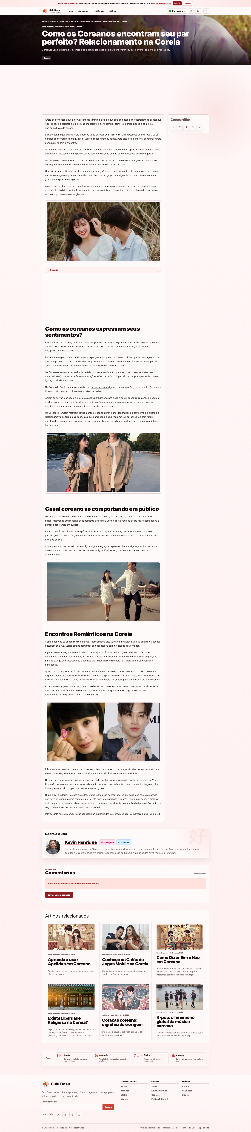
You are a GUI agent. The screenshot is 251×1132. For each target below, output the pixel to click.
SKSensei (99, 11)
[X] (58, 1114)
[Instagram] (65, 1114)
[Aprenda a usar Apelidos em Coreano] (71, 937)
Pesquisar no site (49, 1102)
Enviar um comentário (59, 895)
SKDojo (112, 11)
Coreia (53, 21)
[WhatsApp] (79, 1114)
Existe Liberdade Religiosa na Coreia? (68, 1020)
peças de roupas (100, 387)
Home (70, 11)
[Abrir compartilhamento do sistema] (173, 127)
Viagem (124, 1099)
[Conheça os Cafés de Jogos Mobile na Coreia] (125, 937)
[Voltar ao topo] (206, 11)
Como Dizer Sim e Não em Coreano (178, 959)
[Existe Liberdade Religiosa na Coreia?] (71, 997)
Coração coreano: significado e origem (122, 1022)
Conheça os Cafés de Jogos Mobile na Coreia (125, 961)
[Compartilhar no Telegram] (199, 127)
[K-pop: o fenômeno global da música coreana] (179, 997)
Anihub (185, 1086)
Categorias (83, 11)
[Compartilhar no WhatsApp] (193, 127)
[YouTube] (44, 1114)
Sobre (154, 1086)
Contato (155, 1095)
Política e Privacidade (150, 1128)
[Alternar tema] (190, 11)
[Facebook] (51, 1114)
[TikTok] (72, 1114)
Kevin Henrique (48, 26)
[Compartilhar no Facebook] (186, 127)
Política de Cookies (163, 3)
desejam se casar (127, 186)
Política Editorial (159, 1099)
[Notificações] (198, 11)
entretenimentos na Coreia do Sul (120, 660)
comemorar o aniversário (71, 421)
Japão (124, 1086)
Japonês (125, 1090)
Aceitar (177, 3)
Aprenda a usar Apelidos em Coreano (69, 961)
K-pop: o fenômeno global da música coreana (175, 1021)
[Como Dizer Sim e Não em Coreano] (179, 937)
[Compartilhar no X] (180, 127)
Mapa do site (203, 1128)
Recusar (188, 3)
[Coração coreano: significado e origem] (125, 997)
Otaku (124, 1095)
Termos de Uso (188, 1128)
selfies (79, 690)
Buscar (108, 1107)
